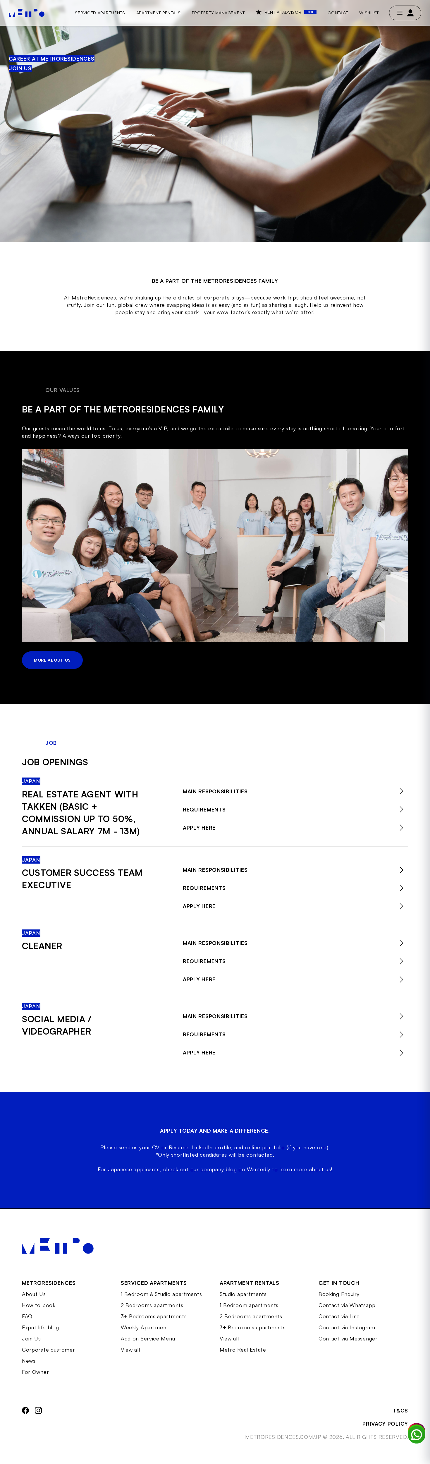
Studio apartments (243, 1294)
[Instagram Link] (38, 1424)
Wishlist (369, 12)
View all (130, 1349)
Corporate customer (48, 1349)
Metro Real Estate (243, 1349)
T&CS (400, 1410)
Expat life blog (40, 1327)
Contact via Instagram (347, 1327)
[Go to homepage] (26, 13)
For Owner (35, 1372)
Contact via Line (339, 1316)
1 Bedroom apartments (249, 1305)
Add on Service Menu (148, 1338)
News (29, 1360)
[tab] (295, 791)
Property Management (218, 12)
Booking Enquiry (339, 1294)
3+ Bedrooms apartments (154, 1316)
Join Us (31, 1338)
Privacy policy (385, 1423)
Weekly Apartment (144, 1327)
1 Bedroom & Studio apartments (161, 1294)
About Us (34, 1294)
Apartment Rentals (158, 12)
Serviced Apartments (100, 12)
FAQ (27, 1316)
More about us (52, 659)
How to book (39, 1305)
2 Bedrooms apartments (152, 1305)
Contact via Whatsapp (347, 1305)
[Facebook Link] (25, 1424)
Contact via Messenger (348, 1338)
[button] (295, 791)
